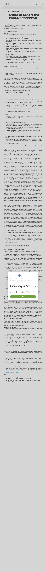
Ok (23, 296)
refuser (11, 287)
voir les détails (26, 287)
